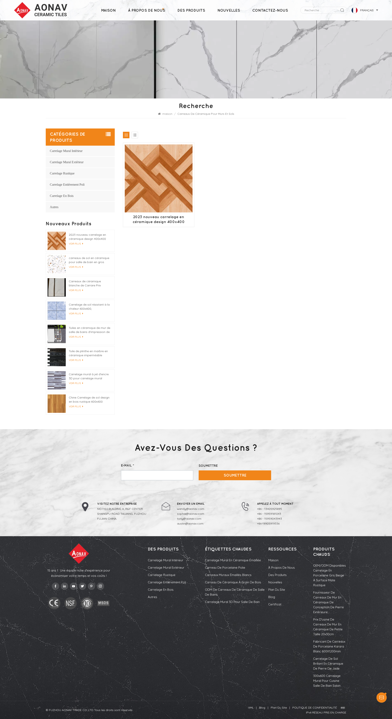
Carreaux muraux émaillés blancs (228, 575)
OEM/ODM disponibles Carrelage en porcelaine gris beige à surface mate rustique (329, 575)
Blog (271, 597)
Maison (273, 560)
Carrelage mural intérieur (66, 151)
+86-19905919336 (268, 523)
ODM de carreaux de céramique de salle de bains (235, 592)
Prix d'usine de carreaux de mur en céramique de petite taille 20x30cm (328, 626)
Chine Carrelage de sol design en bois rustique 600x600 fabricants (89, 400)
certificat (274, 604)
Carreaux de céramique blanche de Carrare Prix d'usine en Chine (85, 283)
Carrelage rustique (62, 173)
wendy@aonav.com (190, 509)
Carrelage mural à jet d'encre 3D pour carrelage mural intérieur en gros (89, 376)
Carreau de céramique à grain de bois (233, 582)
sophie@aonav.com (190, 514)
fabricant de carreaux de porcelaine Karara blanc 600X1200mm (329, 646)
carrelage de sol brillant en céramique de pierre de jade (328, 663)
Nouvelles (228, 10)
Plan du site (276, 590)
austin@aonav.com (190, 523)
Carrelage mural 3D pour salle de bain (232, 602)
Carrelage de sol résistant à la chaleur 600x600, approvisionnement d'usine (89, 307)
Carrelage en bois (62, 196)
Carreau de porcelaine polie (225, 567)
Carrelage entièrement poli (67, 184)
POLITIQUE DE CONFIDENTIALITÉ (314, 707)
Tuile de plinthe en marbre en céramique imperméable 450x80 (88, 353)
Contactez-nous (270, 10)
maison (108, 10)
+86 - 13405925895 (269, 509)
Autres (54, 207)
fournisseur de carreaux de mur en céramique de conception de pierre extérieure (328, 602)
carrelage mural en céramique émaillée (233, 560)
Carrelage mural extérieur (67, 162)
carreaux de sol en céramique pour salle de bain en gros (89, 260)
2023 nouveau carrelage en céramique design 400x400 (159, 219)
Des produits (191, 10)
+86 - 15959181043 (269, 514)
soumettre (235, 475)
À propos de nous (146, 10)
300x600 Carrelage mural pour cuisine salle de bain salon (327, 681)
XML (251, 707)
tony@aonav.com (189, 518)
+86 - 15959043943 (269, 518)
